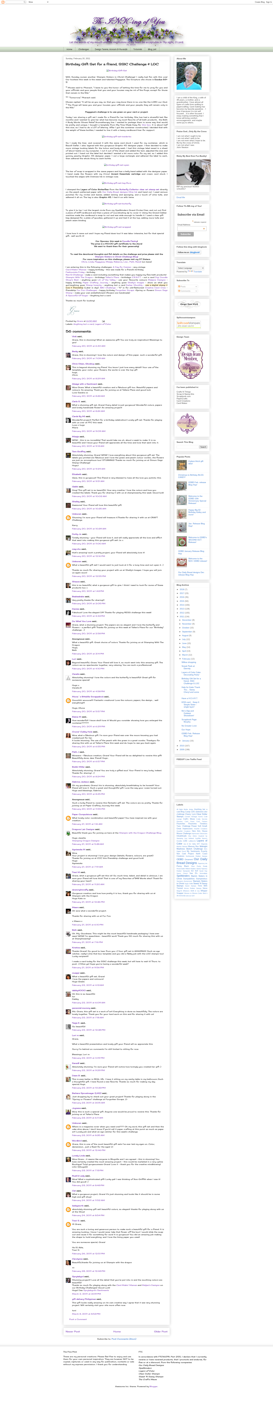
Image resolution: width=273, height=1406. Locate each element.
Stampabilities (189, 879)
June (184, 643)
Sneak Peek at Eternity (188, 667)
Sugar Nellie (189, 883)
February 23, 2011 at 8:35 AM (88, 1135)
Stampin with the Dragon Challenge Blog (140, 833)
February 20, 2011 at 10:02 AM (89, 496)
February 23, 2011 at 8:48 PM (88, 1185)
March (185, 655)
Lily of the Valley (190, 844)
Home (69, 49)
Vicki (74, 336)
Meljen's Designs (151, 1285)
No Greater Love (189, 726)
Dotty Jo (76, 534)
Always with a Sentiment (84, 384)
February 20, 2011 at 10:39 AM (89, 529)
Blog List (152, 49)
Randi (138, 262)
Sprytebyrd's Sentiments (96, 1290)
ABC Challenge (108, 288)
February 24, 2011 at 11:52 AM (88, 1200)
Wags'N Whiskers (183, 891)
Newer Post (73, 1331)
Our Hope (186, 729)
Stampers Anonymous (184, 881)
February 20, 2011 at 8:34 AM (88, 411)
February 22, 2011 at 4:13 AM (88, 985)
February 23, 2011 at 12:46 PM (88, 1150)
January (186, 741)
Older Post (160, 1331)
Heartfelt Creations (184, 831)
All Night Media (182, 809)
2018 (182, 589)
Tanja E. (76, 1023)
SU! (196, 871)
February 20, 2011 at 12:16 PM (88, 556)
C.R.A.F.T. (137, 277)
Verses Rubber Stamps (192, 888)
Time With (202, 886)
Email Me (181, 197)
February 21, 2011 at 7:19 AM (87, 867)
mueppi (75, 973)
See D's (193, 873)
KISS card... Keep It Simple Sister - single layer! (190, 704)
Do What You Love (81, 621)
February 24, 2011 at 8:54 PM (88, 1215)
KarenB (75, 1063)
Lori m (75, 1035)
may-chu (76, 549)
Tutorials (137, 49)
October (186, 628)
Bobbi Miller (78, 767)
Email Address (191, 225)
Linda (91, 262)
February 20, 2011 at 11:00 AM (89, 543)
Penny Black (183, 866)
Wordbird (77, 1141)
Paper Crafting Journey (95, 282)
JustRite (198, 838)
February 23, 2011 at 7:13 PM (87, 1170)
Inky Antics (192, 836)
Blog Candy (185, 812)
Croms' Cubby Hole (82, 732)
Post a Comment (78, 1319)
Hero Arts (196, 831)
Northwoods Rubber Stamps (196, 856)
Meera (75, 907)
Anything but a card (83, 324)
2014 (182, 605)
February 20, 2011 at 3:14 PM (88, 654)
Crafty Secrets (201, 819)
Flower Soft (196, 826)
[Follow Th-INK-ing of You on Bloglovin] (189, 254)
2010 (182, 746)
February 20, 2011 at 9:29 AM (88, 469)
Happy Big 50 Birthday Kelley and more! (197, 512)
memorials (182, 896)
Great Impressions (185, 829)
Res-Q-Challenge (74, 275)
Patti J (75, 752)
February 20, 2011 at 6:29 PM (88, 726)
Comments (185, 291)
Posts (183, 286)
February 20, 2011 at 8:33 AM (88, 396)
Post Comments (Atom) (124, 1339)
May (184, 647)
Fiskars (204, 821)
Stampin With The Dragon (79, 277)
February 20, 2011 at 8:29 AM (88, 378)
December (187, 620)
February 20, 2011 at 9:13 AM (88, 446)
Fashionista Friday (75, 272)
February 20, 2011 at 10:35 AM (89, 508)
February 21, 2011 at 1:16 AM (87, 824)
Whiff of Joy (195, 891)
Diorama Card (182, 821)
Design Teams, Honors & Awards (111, 49)
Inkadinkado (182, 836)
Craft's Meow (189, 819)
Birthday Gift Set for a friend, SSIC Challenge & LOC (191, 681)
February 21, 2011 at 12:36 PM (88, 902)
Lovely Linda (78, 1155)
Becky (75, 351)
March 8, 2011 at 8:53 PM (86, 1314)
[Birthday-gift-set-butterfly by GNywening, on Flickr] (116, 203)
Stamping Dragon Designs (85, 841)
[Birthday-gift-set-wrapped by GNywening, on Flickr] (116, 227)
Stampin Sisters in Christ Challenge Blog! (116, 257)
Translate (198, 271)
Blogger (154, 1386)
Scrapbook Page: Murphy (189, 720)
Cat (74, 1191)
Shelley (76, 501)
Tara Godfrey (79, 451)
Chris (84, 262)
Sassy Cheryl (182, 873)
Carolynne (77, 1259)
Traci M (76, 872)
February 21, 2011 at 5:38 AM (88, 844)
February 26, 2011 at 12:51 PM (88, 1253)
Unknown (76, 514)
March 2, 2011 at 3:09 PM (86, 1294)
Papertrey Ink (202, 863)
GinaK (204, 826)
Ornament (189, 860)
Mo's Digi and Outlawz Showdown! (188, 713)
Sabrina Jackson (80, 782)
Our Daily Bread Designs (192, 861)
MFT (198, 844)
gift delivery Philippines (84, 1299)
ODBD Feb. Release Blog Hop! (191, 734)
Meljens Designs (157, 280)
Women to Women (190, 893)
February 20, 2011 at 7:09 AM (88, 358)
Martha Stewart (182, 846)
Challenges (83, 49)
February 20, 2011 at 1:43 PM (88, 591)
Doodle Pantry (129, 241)
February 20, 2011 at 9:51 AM (88, 481)
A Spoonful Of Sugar (77, 295)
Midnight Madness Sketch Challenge (192, 847)
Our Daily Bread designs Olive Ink (119, 192)
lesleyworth (78, 1206)
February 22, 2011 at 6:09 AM (88, 1002)
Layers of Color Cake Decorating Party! (191, 673)
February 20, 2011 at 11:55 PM (88, 809)
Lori (74, 659)
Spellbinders (183, 875)
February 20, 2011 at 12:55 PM (89, 576)
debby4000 (79, 990)
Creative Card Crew (155, 288)
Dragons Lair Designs (83, 829)
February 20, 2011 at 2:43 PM (88, 616)
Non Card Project (185, 854)
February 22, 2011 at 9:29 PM (88, 1070)
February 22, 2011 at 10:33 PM (89, 1088)
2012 (182, 613)
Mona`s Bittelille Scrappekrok (88, 696)
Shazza (76, 581)
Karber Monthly (134, 285)
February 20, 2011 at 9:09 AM (89, 431)
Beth (74, 930)
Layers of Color (103, 324)
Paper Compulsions (82, 814)
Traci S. (76, 1220)
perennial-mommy (81, 1008)
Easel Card (195, 821)
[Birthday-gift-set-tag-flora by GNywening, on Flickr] (116, 183)
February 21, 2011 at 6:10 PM (87, 925)
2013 (182, 609)
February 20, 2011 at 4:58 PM (88, 691)
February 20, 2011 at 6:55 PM (88, 746)
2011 (182, 616)
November (187, 624)
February (186, 659)
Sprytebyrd (78, 1276)
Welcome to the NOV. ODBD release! (197, 559)
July (184, 639)
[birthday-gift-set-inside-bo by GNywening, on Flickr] (117, 136)
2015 (182, 601)
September (187, 631)
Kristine (76, 947)
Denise (75, 609)
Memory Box (193, 846)
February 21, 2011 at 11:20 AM (88, 884)
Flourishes (181, 824)
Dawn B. (76, 1075)
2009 (182, 749)
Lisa (125, 262)
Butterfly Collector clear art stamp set (139, 189)
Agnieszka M (78, 849)
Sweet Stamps (190, 886)
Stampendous (201, 879)
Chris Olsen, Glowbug (83, 364)
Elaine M (76, 717)
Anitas (191, 809)
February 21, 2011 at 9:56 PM (88, 967)
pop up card (190, 896)
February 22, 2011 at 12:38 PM (88, 1030)
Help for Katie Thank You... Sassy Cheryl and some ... (191, 690)
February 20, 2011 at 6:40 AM (88, 346)
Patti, (132, 262)
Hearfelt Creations (200, 829)
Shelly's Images (136, 282)
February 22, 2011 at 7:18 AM (88, 1017)
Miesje (109, 262)
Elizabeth (76, 474)
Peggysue (100, 262)
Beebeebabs (78, 596)
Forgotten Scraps (125, 290)
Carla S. (76, 401)
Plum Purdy (196, 866)
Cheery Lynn (190, 814)
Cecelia (75, 674)
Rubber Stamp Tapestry (199, 869)
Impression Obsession (199, 833)
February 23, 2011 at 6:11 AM (87, 1118)
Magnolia (204, 844)
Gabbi (75, 486)
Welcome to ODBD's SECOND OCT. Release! (197, 539)
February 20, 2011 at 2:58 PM (88, 633)
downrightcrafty (80, 890)
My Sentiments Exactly (197, 851)
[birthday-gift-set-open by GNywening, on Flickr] (116, 165)
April (184, 651)
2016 (182, 597)
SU (192, 871)
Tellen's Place (112, 277)
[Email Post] (103, 321)
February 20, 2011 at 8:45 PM (88, 794)
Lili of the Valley (106, 280)
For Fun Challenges (87, 290)
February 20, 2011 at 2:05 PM (88, 603)
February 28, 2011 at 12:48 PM (88, 1271)
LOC (185, 841)
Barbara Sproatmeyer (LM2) (86, 1093)
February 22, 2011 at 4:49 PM (88, 1058)
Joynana (76, 1108)
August (185, 635)
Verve (205, 888)
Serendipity (203, 873)
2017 (182, 593)
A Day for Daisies (122, 267)
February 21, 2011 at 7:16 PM (87, 942)
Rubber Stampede (183, 871)
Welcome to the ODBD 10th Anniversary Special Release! (197, 499)
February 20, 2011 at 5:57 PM (88, 711)
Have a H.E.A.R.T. (190, 698)
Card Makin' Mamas (76, 269)
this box (146, 125)
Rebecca (118, 262)
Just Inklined (189, 838)
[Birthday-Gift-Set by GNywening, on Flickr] (116, 70)
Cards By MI (78, 416)
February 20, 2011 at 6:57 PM (88, 761)
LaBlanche (192, 841)
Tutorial (180, 888)
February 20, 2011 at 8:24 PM (88, 776)
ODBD (180, 859)
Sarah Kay (203, 871)
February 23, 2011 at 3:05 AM (88, 1103)
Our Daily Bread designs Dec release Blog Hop (191, 573)
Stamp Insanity (94, 285)
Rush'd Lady (78, 1176)
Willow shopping (189, 662)
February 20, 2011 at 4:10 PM (88, 668)
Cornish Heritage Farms (194, 816)
